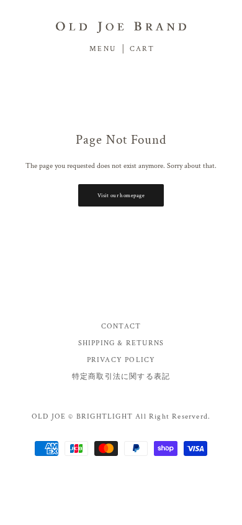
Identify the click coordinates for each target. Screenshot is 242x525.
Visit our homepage (121, 195)
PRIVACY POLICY (121, 360)
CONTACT (121, 326)
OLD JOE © (53, 416)
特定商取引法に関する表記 (121, 376)
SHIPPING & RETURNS (121, 343)
